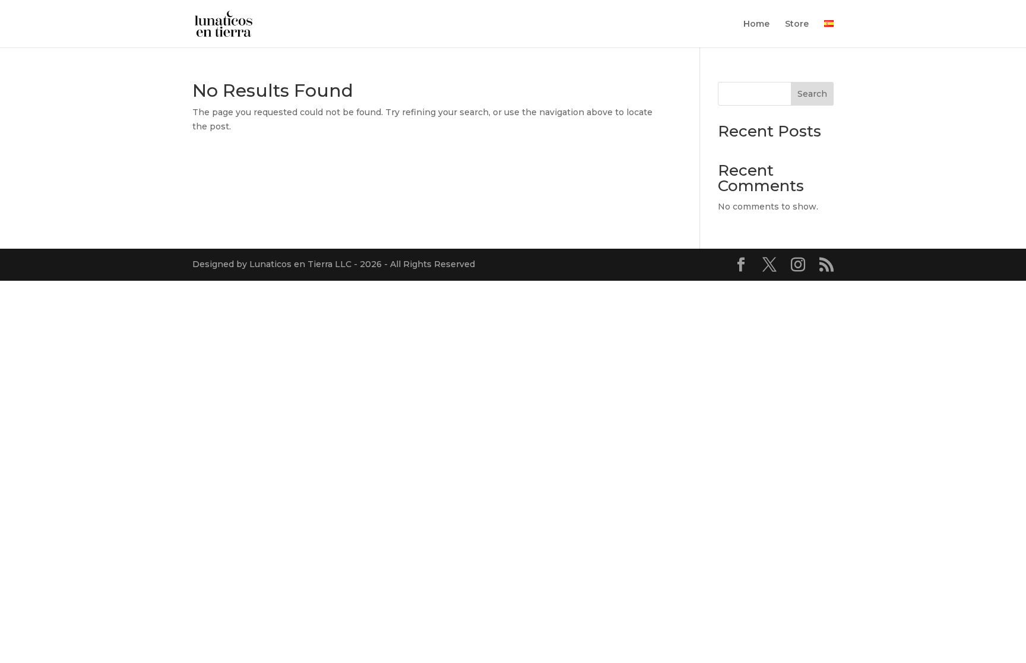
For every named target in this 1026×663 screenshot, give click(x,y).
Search (812, 93)
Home (756, 24)
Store (797, 24)
